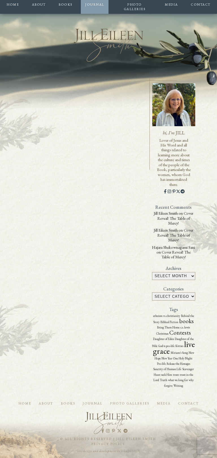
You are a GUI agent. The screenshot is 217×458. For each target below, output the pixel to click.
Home (12, 4)
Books (65, 4)
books (186, 321)
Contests (180, 332)
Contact (201, 4)
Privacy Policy (108, 444)
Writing (178, 386)
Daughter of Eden (163, 339)
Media (171, 4)
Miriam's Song (179, 353)
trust (176, 375)
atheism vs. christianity (166, 316)
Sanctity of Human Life (167, 369)
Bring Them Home (168, 327)
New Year (167, 358)
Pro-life (161, 364)
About (39, 4)
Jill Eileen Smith (166, 213)
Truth (163, 380)
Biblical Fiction (169, 322)
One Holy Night (182, 358)
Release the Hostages (178, 364)
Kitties (179, 346)
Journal (94, 4)
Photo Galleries (135, 6)
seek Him (166, 375)
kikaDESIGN (130, 451)
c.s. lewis (185, 327)
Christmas (162, 333)
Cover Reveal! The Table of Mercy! (175, 218)
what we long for (178, 380)
